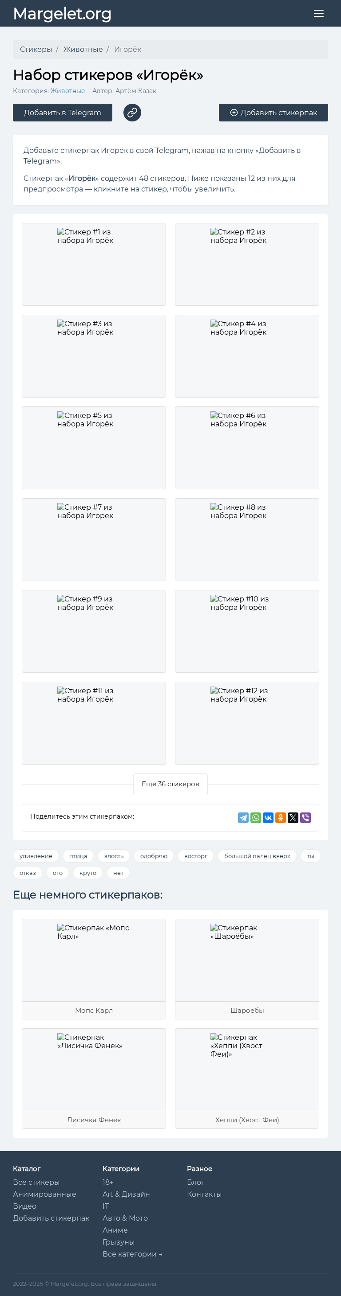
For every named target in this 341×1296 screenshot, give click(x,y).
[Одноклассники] (280, 817)
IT (106, 1206)
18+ (108, 1182)
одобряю (153, 855)
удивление (36, 855)
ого (58, 872)
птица (78, 855)
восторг (195, 855)
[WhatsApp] (255, 817)
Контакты (204, 1194)
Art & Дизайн (126, 1194)
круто (87, 872)
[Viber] (305, 817)
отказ (28, 872)
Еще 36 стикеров (170, 784)
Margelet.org (62, 13)
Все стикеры (36, 1182)
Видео (24, 1206)
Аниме (115, 1230)
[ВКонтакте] (268, 817)
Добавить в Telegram (62, 113)
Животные (68, 91)
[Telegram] (243, 817)
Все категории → (133, 1254)
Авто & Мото (125, 1218)
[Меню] (318, 13)
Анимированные (44, 1194)
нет (118, 872)
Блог (196, 1182)
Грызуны (119, 1242)
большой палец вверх (257, 855)
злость (113, 855)
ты (310, 855)
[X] (293, 817)
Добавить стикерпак (51, 1218)
